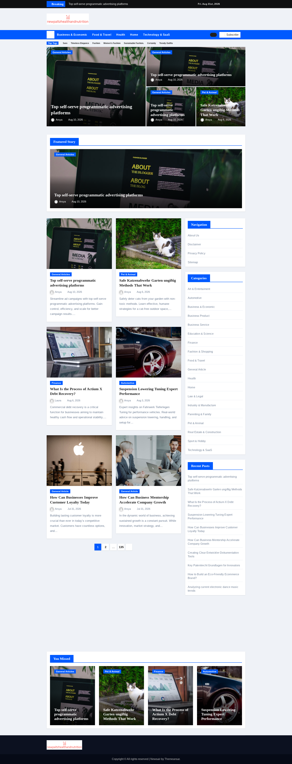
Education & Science (201, 333)
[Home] (50, 35)
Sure (65, 43)
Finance (56, 383)
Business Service (198, 324)
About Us (193, 235)
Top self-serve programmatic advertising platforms (191, 75)
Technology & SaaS (156, 34)
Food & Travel (101, 34)
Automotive (127, 383)
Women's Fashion (111, 43)
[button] (244, 34)
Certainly (151, 43)
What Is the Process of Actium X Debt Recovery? (170, 714)
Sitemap (193, 262)
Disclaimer (194, 244)
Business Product (198, 315)
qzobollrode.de (197, 618)
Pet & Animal (209, 92)
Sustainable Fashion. (134, 43)
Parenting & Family (199, 414)
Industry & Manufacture (202, 405)
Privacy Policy (196, 253)
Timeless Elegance (80, 43)
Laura (58, 400)
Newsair (155, 759)
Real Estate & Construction (204, 432)
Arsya (59, 119)
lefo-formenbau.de (199, 631)
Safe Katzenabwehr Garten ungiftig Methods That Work (220, 110)
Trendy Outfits (166, 43)
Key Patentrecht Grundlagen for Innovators (214, 565)
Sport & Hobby (197, 441)
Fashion (96, 43)
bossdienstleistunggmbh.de (204, 636)
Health (120, 34)
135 (121, 547)
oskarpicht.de (196, 613)
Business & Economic (72, 34)
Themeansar (172, 759)
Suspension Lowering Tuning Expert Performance (218, 714)
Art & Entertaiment (199, 289)
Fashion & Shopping (200, 351)
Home (134, 34)
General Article (60, 491)
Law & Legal (195, 396)
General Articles (62, 52)
